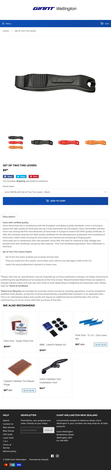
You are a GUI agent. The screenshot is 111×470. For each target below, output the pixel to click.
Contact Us (8, 424)
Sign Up (48, 430)
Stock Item (8, 186)
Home (6, 31)
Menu (8, 23)
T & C (5, 441)
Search (6, 420)
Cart (106, 23)
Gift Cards (7, 434)
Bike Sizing (8, 431)
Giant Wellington (18, 459)
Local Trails (8, 438)
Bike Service (9, 427)
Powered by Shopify (38, 459)
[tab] (9, 217)
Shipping (20, 181)
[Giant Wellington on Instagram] (57, 456)
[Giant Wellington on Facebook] (52, 456)
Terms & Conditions (18, 286)
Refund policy (9, 451)
